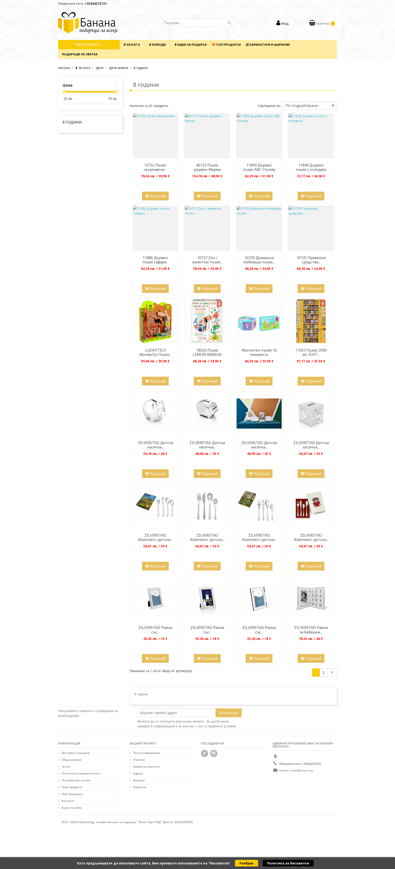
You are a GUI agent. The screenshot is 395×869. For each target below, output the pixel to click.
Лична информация (146, 753)
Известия (139, 787)
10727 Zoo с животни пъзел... (207, 260)
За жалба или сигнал (75, 780)
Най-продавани (72, 794)
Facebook (204, 753)
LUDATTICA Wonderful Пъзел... (155, 352)
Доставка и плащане (75, 753)
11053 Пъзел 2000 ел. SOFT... (311, 352)
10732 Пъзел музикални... (155, 167)
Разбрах (247, 863)
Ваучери (139, 780)
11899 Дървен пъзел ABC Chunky (259, 167)
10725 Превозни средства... (311, 260)
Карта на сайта (71, 808)
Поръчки (139, 760)
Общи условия (71, 760)
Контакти (67, 801)
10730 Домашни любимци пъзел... (259, 260)
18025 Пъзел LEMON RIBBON (207, 352)
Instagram (213, 753)
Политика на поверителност (80, 773)
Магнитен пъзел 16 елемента (259, 352)
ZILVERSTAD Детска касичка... (155, 445)
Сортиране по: (269, 105)
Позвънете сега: (82, 3)
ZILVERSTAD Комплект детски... (155, 537)
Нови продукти (71, 787)
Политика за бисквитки (288, 863)
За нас (65, 766)
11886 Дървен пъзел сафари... (155, 260)
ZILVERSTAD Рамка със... (155, 629)
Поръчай (157, 196)
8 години (72, 122)
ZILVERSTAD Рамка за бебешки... (311, 629)
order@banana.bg (301, 770)
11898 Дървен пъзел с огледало (311, 167)
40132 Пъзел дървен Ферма (207, 167)
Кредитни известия (146, 766)
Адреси (138, 773)
